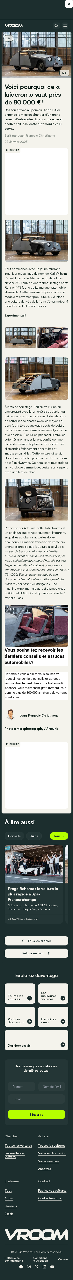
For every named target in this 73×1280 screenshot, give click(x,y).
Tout (8, 1190)
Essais (9, 1214)
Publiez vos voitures (52, 1190)
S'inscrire (36, 1114)
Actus (9, 1198)
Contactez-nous (50, 1198)
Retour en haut (33, 953)
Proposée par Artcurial (20, 528)
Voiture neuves (48, 1161)
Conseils (14, 836)
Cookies (63, 1259)
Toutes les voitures (18, 1145)
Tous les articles (39, 941)
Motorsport (32, 919)
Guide (34, 836)
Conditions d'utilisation (40, 1259)
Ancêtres (44, 1169)
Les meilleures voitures (15, 1154)
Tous (56, 836)
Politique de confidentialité (14, 1259)
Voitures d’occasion (52, 1153)
